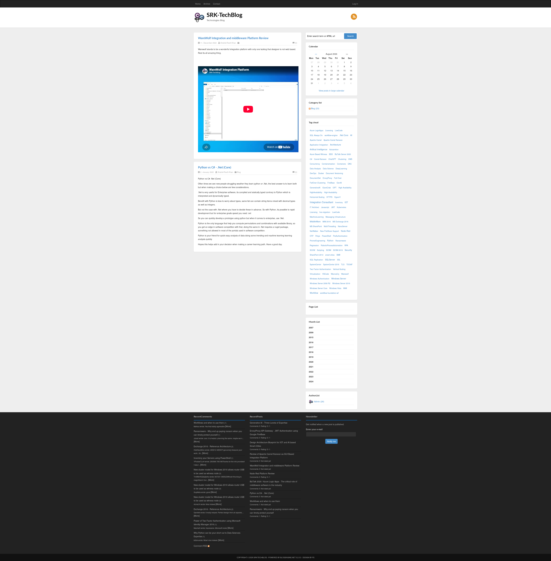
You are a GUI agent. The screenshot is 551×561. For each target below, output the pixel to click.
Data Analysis (315, 168)
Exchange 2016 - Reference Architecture (212, 446)
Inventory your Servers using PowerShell (212, 458)
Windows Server (338, 278)
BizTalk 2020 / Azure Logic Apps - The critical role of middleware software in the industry (273, 483)
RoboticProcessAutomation (332, 245)
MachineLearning (317, 217)
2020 (311, 361)
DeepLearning (341, 168)
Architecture (335, 144)
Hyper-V (337, 197)
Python (330, 240)
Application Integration (319, 144)
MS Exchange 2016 (340, 221)
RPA (346, 245)
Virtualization (315, 274)
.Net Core (343, 135)
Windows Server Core (318, 288)
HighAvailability (316, 192)
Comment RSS (201, 545)
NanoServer (342, 226)
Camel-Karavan (320, 159)
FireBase (331, 182)
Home (198, 3)
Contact (216, 3)
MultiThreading (330, 226)
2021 (311, 366)
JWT (333, 207)
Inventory (339, 202)
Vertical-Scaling (339, 269)
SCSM (328, 250)
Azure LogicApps (316, 130)
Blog (239, 172)
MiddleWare (315, 221)
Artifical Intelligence (318, 149)
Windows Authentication (319, 278)
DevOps (313, 173)
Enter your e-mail (314, 429)
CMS (350, 159)
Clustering (342, 159)
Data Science (328, 168)
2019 (311, 356)
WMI (345, 288)
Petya (317, 236)
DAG (350, 164)
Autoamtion (333, 149)
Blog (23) (315, 108)
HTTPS (329, 197)
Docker (321, 173)
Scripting (320, 250)
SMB (338, 255)
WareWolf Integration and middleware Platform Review (233, 38)
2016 (311, 342)
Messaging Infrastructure (336, 217)
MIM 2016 (327, 221)
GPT (334, 187)
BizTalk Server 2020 (343, 154)
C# (311, 159)
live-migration (324, 212)
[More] (228, 426)
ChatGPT (332, 159)
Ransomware (340, 240)
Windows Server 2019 (341, 283)
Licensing (329, 130)
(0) (296, 42)
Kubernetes (341, 207)
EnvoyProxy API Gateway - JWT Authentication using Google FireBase (274, 432)
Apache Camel (316, 140)
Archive (206, 3)
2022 (311, 371)
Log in (355, 3)
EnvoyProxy (327, 178)
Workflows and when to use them (209, 422)
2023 (311, 376)
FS (313, 557)
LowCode (339, 130)
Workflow (314, 292)
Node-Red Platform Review (262, 473)
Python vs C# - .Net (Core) (214, 167)
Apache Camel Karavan (333, 140)
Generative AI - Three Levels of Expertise (268, 422)
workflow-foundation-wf (329, 293)
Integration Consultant (321, 202)
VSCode (325, 274)
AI (351, 135)
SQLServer (330, 259)
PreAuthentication (340, 236)
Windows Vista (335, 288)
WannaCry (335, 274)
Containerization (328, 164)
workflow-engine (331, 135)
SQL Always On (316, 135)
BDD (331, 154)
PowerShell (326, 236)
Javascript (325, 207)
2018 (311, 352)
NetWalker (314, 231)
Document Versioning (334, 173)
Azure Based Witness (318, 154)
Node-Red (345, 230)
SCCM (312, 250)
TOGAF (349, 264)
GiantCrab (326, 187)
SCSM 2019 (338, 250)
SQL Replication (316, 259)
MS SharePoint (316, 226)
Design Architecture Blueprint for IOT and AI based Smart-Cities (273, 444)
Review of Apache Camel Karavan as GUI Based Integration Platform (272, 455)
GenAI (339, 182)
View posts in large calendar (331, 90)
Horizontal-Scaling (317, 197)
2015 (311, 337)
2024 (311, 381)
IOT (346, 202)
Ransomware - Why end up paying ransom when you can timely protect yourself (274, 511)
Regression (314, 245)
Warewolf (345, 274)
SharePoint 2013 (316, 255)
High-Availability (330, 192)
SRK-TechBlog (224, 15)
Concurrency (315, 164)
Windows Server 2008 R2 (320, 283)
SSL (338, 259)
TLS (342, 264)
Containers (341, 164)
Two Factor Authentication (320, 269)
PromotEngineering (317, 240)
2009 (311, 332)
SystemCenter (315, 264)
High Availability (344, 187)
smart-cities (329, 255)
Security (348, 250)
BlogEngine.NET (287, 557)
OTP (311, 236)
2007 (311, 327)
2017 (311, 347)
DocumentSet (315, 178)
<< (316, 53)
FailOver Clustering (317, 182)
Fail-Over (338, 178)
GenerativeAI (315, 187)
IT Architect (314, 207)
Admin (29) (319, 401)
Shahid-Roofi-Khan (228, 42)
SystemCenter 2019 (331, 264)
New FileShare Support (329, 231)
